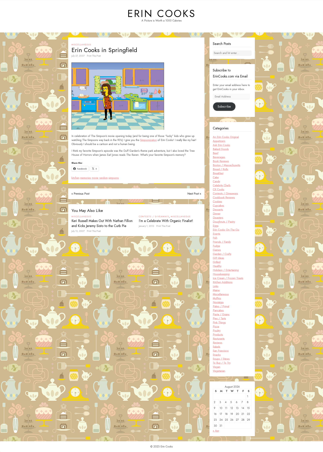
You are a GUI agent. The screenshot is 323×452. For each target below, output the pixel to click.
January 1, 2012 (146, 226)
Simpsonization (148, 140)
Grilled (216, 262)
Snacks (217, 355)
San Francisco (221, 351)
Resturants (219, 339)
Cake (216, 177)
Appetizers (219, 141)
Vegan (216, 367)
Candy (216, 181)
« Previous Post (80, 194)
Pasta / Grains (221, 314)
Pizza (216, 326)
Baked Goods (221, 149)
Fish (215, 238)
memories (85, 178)
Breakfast (218, 173)
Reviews (217, 343)
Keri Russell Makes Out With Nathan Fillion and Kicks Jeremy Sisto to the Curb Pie (102, 223)
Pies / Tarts (219, 318)
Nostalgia (218, 302)
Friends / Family (222, 242)
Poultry (217, 331)
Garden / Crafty (222, 254)
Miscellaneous (81, 44)
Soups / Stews (221, 359)
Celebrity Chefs (221, 185)
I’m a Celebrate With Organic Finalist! (166, 220)
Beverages (219, 157)
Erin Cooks (161, 14)
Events (216, 234)
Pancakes (218, 310)
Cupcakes (218, 206)
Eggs (216, 226)
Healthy (217, 266)
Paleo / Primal (221, 306)
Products (218, 335)
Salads (216, 347)
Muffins (217, 298)
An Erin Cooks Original (226, 137)
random (103, 178)
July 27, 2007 (78, 55)
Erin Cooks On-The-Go (226, 230)
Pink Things (219, 322)
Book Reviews (221, 161)
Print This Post (94, 55)
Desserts (218, 210)
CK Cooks (218, 189)
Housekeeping (221, 274)
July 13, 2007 (78, 231)
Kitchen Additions (222, 282)
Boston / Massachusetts (226, 165)
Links (215, 286)
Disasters (218, 218)
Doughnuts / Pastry (224, 222)
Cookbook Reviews (224, 197)
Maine (216, 290)
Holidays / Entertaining (226, 270)
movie (95, 178)
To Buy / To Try (221, 363)
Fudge (216, 246)
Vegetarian (219, 371)
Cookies (217, 201)
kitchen (75, 178)
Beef (215, 153)
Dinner (216, 214)
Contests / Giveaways (154, 216)
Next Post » (194, 194)
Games (217, 250)
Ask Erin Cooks (221, 145)
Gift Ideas (218, 258)
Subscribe (224, 106)
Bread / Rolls (220, 169)
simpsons (114, 178)
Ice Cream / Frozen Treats (228, 278)
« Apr (216, 431)
